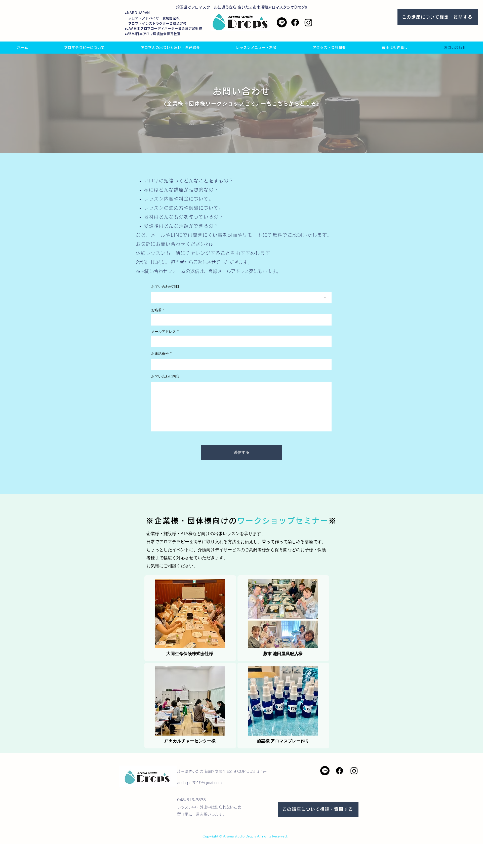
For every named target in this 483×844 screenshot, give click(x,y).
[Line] (282, 22)
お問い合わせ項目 (165, 286)
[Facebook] (295, 22)
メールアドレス (163, 331)
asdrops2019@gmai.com (199, 783)
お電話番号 (160, 353)
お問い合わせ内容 (165, 376)
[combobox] (241, 297)
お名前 (156, 310)
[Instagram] (308, 22)
